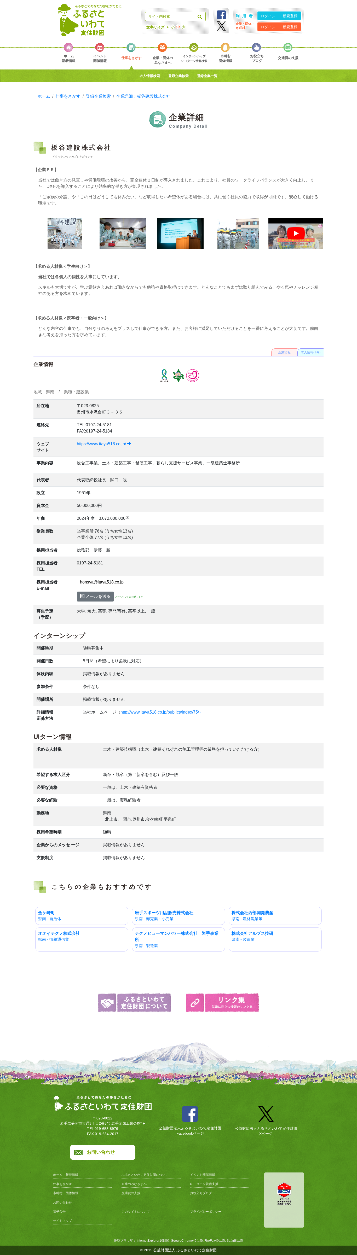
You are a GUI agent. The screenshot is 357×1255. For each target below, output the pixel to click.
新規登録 (290, 16)
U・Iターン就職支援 (204, 1184)
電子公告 (59, 1211)
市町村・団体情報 (65, 1193)
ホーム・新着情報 (65, 1175)
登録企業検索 (178, 76)
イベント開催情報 (202, 1175)
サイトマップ (62, 1221)
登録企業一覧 (207, 76)
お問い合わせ (101, 1152)
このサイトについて (136, 1211)
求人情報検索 (150, 76)
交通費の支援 (131, 1193)
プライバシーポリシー (205, 1211)
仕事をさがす (62, 1184)
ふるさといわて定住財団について (145, 1175)
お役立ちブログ (201, 1193)
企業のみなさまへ (134, 1184)
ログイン (268, 16)
